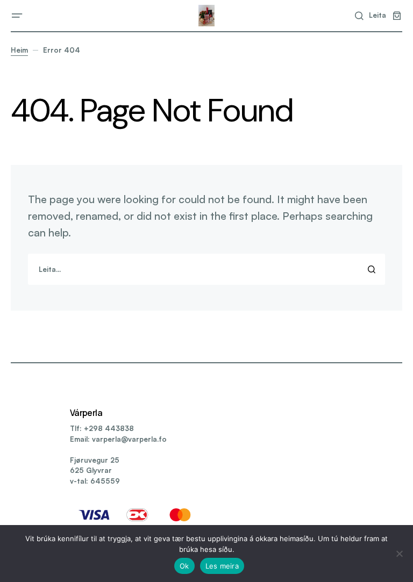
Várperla (86, 413)
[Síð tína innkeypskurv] (396, 15)
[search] (206, 269)
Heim (19, 50)
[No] (399, 553)
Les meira (222, 566)
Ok (184, 566)
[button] (17, 15)
